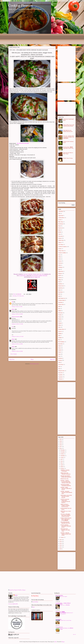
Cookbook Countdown (62, 246)
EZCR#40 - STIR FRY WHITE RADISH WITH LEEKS (66, 534)
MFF (59, 306)
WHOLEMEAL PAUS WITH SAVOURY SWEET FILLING (66, 496)
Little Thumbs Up (61, 298)
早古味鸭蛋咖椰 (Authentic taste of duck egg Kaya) (66, 613)
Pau (59, 321)
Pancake (59, 318)
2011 (61, 547)
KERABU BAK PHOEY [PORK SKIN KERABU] (66, 476)
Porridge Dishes (61, 329)
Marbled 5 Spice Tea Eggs (68, 158)
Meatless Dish (60, 304)
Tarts (59, 366)
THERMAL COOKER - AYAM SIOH (65, 470)
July (62, 459)
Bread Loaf (60, 227)
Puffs (59, 335)
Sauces (59, 347)
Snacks (59, 352)
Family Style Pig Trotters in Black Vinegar (68, 153)
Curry (59, 254)
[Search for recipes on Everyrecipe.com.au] (34, 601)
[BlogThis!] (27, 294)
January (62, 537)
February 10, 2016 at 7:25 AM (17, 324)
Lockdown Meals (61, 300)
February (62, 468)
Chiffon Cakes (61, 240)
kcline (55, 641)
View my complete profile (13, 603)
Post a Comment (14, 354)
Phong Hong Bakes (59, 595)
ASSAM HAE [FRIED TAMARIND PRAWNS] (66, 485)
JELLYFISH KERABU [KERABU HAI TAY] (65, 522)
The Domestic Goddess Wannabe (39, 275)
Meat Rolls (60, 302)
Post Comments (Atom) (34, 363)
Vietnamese (60, 379)
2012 (61, 545)
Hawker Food (60, 285)
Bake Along (60, 221)
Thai (59, 368)
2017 (61, 446)
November (63, 452)
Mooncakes (60, 312)
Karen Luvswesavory (16, 316)
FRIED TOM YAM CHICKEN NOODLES (65, 473)
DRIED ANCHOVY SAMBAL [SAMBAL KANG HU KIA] (65, 505)
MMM (59, 310)
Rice (23, 295)
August (62, 457)
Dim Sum (60, 263)
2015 (61, 539)
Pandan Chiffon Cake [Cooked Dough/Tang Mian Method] (68, 125)
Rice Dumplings (61, 341)
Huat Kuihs (60, 292)
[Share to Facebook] (29, 294)
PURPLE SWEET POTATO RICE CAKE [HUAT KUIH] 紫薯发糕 (66, 519)
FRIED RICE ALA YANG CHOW (66, 512)
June (62, 461)
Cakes (59, 234)
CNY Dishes (19, 295)
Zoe (12, 326)
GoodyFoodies (22, 275)
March (62, 466)
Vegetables (60, 374)
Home (32, 359)
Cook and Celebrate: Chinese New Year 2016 (33, 274)
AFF (59, 213)
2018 (61, 444)
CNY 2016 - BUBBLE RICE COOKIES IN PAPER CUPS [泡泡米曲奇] (68, 137)
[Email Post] (24, 294)
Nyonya (59, 316)
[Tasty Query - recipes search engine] (34, 596)
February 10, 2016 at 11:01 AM (17, 336)
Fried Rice (60, 283)
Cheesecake (60, 236)
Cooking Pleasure (20, 5)
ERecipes (60, 273)
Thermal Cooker (61, 370)
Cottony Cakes (61, 250)
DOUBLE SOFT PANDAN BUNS (68, 142)
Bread (59, 225)
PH (12, 301)
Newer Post (11, 359)
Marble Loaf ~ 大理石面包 (65, 605)
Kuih (59, 296)
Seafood (59, 350)
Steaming (60, 360)
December (63, 450)
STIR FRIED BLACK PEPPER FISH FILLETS (68, 131)
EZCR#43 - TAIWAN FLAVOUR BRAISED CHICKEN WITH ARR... (66, 481)
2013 (61, 543)
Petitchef (60, 323)
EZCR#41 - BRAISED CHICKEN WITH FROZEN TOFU (66, 492)
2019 (61, 443)
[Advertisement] (66, 64)
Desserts (59, 261)
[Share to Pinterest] (30, 294)
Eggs (59, 269)
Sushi (59, 362)
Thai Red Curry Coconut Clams (65, 620)
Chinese (59, 242)
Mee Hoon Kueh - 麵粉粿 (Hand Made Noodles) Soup (68, 147)
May (62, 463)
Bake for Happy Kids (35, 277)
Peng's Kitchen (58, 619)
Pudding (59, 333)
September (63, 455)
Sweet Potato (60, 364)
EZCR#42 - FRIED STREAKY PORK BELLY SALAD (66, 488)
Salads (59, 345)
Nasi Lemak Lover (59, 627)
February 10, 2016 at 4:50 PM (17, 343)
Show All (74, 634)
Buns (59, 230)
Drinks (59, 265)
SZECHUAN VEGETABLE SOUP (68, 120)
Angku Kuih (60, 215)
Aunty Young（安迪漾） (60, 611)
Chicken (59, 238)
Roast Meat (60, 343)
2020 (61, 441)
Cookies (59, 248)
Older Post (52, 359)
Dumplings (60, 267)
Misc (59, 308)
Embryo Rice (60, 271)
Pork (59, 327)
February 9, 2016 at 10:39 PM (17, 314)
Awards (59, 219)
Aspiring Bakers (61, 217)
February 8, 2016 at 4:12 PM (17, 306)
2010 (61, 548)
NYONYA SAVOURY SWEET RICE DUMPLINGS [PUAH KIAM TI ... (65, 501)
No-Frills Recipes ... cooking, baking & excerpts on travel (63, 603)
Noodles (59, 314)
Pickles (59, 325)
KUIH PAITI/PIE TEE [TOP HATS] (66, 509)
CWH (59, 256)
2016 (61, 448)
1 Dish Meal (14, 295)
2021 (61, 439)
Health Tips (60, 288)
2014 (61, 541)
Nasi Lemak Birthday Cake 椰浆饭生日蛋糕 (66, 628)
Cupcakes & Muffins (62, 252)
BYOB (59, 232)
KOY (59, 294)
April (62, 464)
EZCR (59, 275)
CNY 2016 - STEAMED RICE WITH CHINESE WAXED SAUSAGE (65, 515)
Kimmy (13, 309)
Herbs (59, 290)
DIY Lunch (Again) (63, 596)
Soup (59, 354)
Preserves (60, 331)
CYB (59, 259)
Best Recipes (60, 223)
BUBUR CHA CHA (64, 478)
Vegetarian (60, 376)
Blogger (63, 641)
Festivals (60, 277)
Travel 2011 (60, 372)
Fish (59, 281)
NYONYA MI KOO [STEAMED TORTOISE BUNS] (66, 526)
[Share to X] (28, 294)
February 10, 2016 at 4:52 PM (17, 351)
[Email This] (26, 294)
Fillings (59, 279)
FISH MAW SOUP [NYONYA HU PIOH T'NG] (65, 530)
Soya (59, 356)
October (62, 453)
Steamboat (60, 358)
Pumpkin (60, 337)
